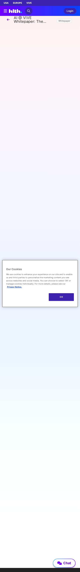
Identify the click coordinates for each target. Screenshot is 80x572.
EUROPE (17, 2)
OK (61, 297)
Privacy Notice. (14, 287)
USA (6, 2)
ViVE (29, 2)
